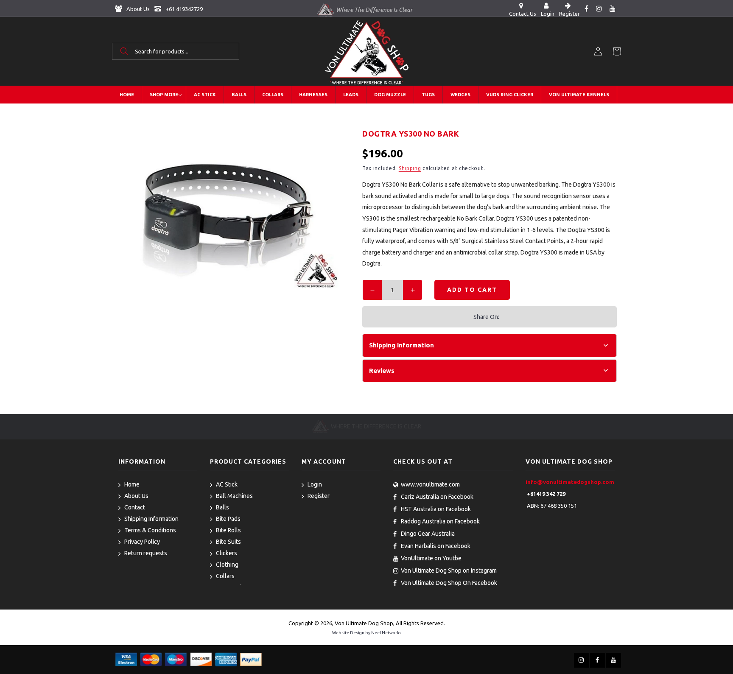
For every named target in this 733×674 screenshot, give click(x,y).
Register (319, 495)
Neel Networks (386, 632)
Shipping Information (151, 518)
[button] (175, 51)
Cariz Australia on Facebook (437, 496)
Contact (134, 507)
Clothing (227, 564)
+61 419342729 (183, 9)
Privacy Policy (142, 541)
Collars (225, 576)
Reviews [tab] (381, 370)
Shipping (410, 168)
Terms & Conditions (150, 530)
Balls (222, 507)
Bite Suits (228, 541)
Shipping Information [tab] (401, 345)
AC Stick (227, 484)
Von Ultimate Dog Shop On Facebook (449, 582)
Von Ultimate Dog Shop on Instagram (449, 570)
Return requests (145, 553)
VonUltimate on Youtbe (431, 558)
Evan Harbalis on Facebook (435, 546)
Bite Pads (228, 518)
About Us (137, 9)
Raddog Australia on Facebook (440, 521)
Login (315, 484)
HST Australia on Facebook (436, 509)
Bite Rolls (228, 530)
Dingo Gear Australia (428, 533)
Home (132, 484)
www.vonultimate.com (430, 484)
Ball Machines (234, 495)
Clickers (226, 553)
